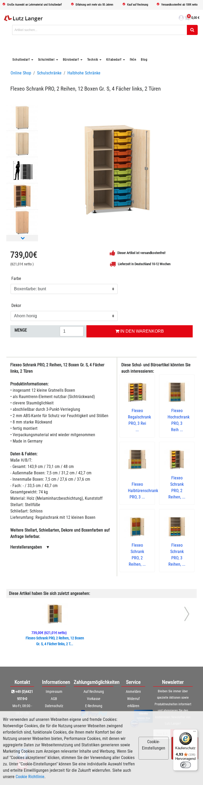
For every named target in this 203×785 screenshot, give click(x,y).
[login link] (181, 18)
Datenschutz (54, 706)
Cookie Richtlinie (30, 776)
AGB (54, 699)
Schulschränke (49, 72)
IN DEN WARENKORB (141, 331)
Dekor (16, 305)
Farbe (16, 278)
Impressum (54, 691)
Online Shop (21, 72)
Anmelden (133, 691)
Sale (133, 59)
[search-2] (192, 30)
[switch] (185, 765)
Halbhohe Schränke (83, 72)
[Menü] (194, 732)
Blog (144, 59)
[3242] (117, 169)
